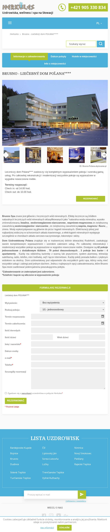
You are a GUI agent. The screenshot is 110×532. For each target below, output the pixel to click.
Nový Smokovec (82, 453)
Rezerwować (90, 198)
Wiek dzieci (62, 337)
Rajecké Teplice (82, 464)
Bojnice (14, 453)
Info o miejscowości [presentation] (55, 63)
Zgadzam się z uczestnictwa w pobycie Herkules (35, 393)
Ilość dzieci (10, 337)
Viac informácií (47, 527)
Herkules (14, 34)
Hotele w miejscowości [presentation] (84, 56)
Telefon (9, 365)
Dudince (14, 464)
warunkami (27, 393)
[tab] (29, 56)
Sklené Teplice (18, 472)
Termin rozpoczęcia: (15, 316)
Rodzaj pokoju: (12, 310)
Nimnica (78, 447)
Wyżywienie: (11, 303)
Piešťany (79, 458)
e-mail (8, 358)
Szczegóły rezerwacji (15, 371)
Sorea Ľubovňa (50, 458)
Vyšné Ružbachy (51, 478)
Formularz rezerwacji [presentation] (55, 288)
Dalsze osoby (11, 351)
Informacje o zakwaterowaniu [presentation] (29, 56)
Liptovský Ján (49, 453)
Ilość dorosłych (12, 330)
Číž (43, 447)
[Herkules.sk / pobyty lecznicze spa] (18, 9)
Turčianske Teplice (20, 478)
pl (98, 23)
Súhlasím (64, 527)
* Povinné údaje (12, 407)
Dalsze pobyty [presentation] (58, 56)
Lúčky (45, 464)
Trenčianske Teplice (53, 472)
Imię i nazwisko (13, 344)
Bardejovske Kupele (21, 447)
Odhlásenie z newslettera (76, 501)
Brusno (14, 458)
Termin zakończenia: (15, 323)
